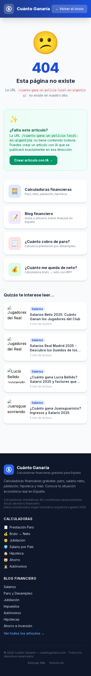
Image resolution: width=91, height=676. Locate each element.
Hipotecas (11, 619)
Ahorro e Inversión (18, 626)
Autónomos (15, 566)
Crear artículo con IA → (33, 160)
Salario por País (19, 547)
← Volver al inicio (69, 9)
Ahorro (12, 560)
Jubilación (14, 540)
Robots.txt (56, 663)
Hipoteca (14, 553)
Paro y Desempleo (18, 593)
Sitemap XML (37, 663)
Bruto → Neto (17, 534)
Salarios (10, 587)
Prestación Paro (19, 527)
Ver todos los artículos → (24, 633)
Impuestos (11, 606)
